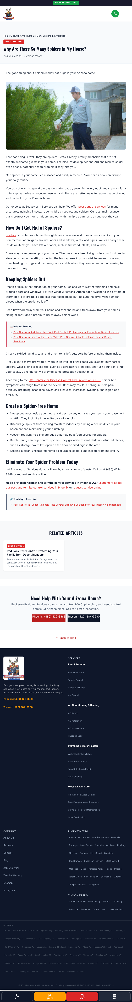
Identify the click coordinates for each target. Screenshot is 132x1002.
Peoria (109, 869)
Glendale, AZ (101, 955)
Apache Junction (100, 837)
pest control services (92, 206)
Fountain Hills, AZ (106, 938)
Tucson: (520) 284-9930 (84, 616)
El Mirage (121, 845)
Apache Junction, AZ (13, 938)
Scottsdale (106, 876)
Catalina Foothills (77, 901)
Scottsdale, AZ (60, 955)
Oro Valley (117, 901)
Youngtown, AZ (39, 963)
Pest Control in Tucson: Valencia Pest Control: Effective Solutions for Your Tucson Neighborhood (67, 504)
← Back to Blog (66, 637)
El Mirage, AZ (24, 963)
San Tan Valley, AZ (43, 955)
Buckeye (73, 845)
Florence (73, 853)
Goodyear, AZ (28, 947)
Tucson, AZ (24, 971)
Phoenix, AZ (9, 955)
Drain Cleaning (75, 776)
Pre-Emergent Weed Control (81, 794)
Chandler (99, 845)
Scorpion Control (76, 672)
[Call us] (115, 13)
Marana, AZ (93, 963)
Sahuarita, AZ (10, 971)
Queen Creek (75, 876)
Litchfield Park (112, 861)
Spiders (11, 235)
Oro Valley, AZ (107, 963)
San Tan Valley (91, 876)
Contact (7, 852)
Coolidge (110, 845)
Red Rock (73, 909)
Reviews (8, 845)
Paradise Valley (96, 869)
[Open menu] (125, 13)
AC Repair (73, 713)
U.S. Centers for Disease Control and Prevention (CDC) (65, 380)
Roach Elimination (76, 687)
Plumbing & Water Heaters (83, 745)
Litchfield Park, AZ (57, 947)
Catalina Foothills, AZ (58, 963)
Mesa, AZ (87, 947)
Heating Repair (75, 736)
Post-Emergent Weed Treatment (83, 802)
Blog (13, 35)
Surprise (118, 876)
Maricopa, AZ (74, 947)
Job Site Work (11, 867)
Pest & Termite (76, 664)
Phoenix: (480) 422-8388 (48, 616)
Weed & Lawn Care (79, 786)
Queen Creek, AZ (25, 955)
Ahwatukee (74, 837)
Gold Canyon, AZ (11, 947)
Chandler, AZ (62, 938)
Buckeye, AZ (30, 938)
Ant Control (73, 695)
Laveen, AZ (42, 947)
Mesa (83, 869)
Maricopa (73, 869)
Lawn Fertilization (76, 817)
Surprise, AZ (75, 955)
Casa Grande (86, 845)
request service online (87, 487)
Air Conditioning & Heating (83, 705)
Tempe (72, 884)
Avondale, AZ (115, 955)
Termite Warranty (13, 875)
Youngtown (94, 884)
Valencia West (116, 909)
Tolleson (82, 884)
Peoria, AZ (118, 947)
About (61, 971)
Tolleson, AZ (9, 963)
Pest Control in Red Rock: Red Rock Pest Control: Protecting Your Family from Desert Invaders (66, 332)
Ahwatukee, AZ (106, 930)
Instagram (9, 890)
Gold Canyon (75, 861)
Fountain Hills (86, 853)
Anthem (86, 837)
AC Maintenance (76, 728)
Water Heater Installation (80, 754)
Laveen (99, 861)
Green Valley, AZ (78, 963)
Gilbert (98, 853)
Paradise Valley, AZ (102, 947)
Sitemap (8, 882)
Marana (106, 901)
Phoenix (118, 869)
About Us (8, 837)
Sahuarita (85, 909)
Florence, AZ (90, 938)
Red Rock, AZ (122, 963)
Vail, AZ (35, 971)
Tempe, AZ (88, 955)
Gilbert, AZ (121, 938)
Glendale (108, 853)
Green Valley (94, 901)
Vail (103, 909)
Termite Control (75, 680)
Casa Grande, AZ (46, 938)
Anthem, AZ (121, 930)
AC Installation (75, 721)
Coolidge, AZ (76, 938)
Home (6, 35)
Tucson (96, 909)
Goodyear (89, 861)
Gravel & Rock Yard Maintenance (84, 809)
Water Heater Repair (77, 761)
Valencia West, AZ (48, 971)
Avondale (115, 837)
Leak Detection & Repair (79, 769)
